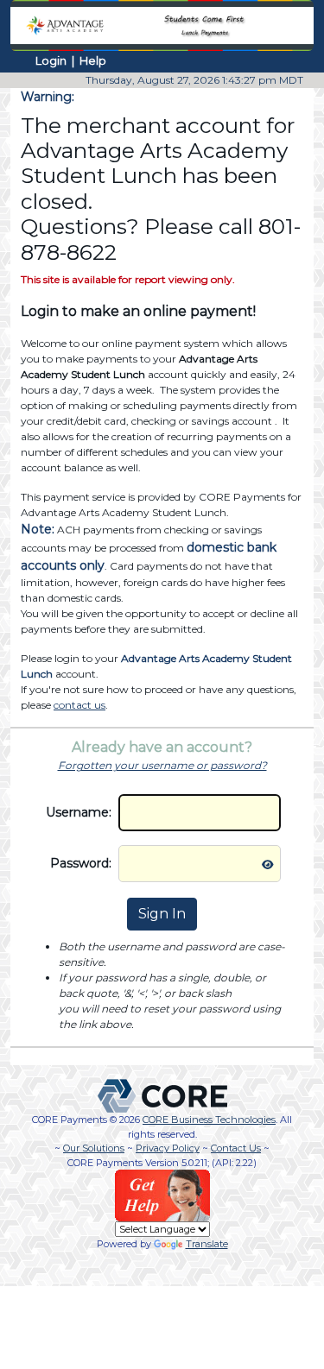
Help (92, 60)
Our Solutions (93, 1148)
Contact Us (236, 1148)
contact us (79, 704)
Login (51, 60)
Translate (207, 1244)
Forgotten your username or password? (162, 765)
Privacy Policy (168, 1148)
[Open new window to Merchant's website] (162, 24)
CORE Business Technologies (209, 1119)
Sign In (162, 913)
